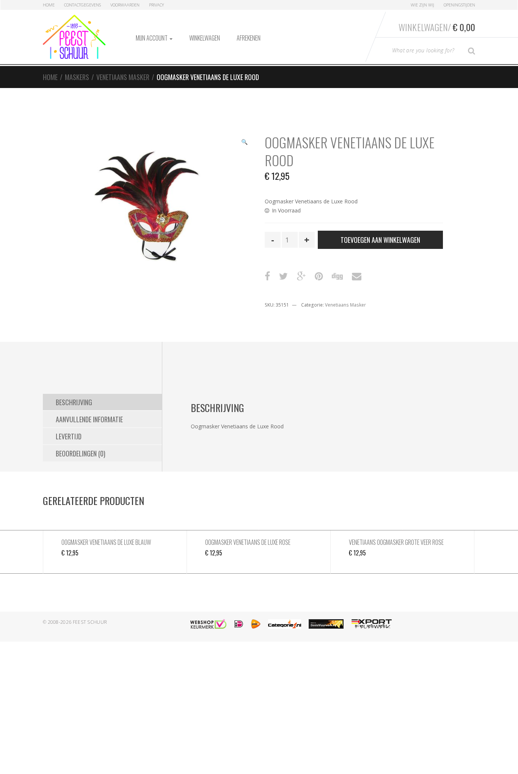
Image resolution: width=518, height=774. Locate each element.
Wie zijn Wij (422, 5)
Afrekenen (249, 37)
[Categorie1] (284, 624)
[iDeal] (238, 624)
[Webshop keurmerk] (208, 624)
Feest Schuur (90, 622)
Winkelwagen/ (437, 26)
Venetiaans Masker (122, 77)
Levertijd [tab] (69, 436)
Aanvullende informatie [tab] (89, 419)
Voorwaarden (125, 5)
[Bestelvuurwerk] (326, 624)
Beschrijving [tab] (74, 402)
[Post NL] (256, 624)
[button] (244, 142)
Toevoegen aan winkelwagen (380, 240)
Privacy (156, 5)
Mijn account (152, 37)
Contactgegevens (82, 5)
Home (49, 5)
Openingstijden (459, 5)
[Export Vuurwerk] (371, 624)
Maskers (77, 77)
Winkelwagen (204, 37)
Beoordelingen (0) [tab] (80, 453)
